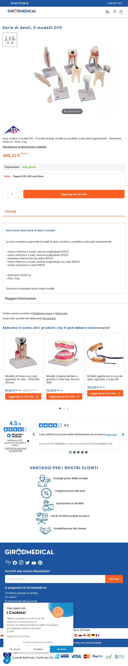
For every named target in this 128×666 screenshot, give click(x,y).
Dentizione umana (42, 313)
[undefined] (28, 441)
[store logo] (22, 12)
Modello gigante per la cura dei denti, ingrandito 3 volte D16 (104, 377)
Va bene (61, 649)
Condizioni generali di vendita (21, 593)
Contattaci (114, 3)
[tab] (64, 212)
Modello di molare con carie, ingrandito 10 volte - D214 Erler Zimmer (22, 379)
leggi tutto (111, 434)
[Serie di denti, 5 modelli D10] (9, 40)
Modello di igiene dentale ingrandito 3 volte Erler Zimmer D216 (62, 379)
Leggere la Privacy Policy (18, 636)
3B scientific (49, 318)
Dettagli (10, 211)
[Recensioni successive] (122, 434)
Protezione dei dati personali (21, 601)
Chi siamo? (11, 597)
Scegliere (38, 649)
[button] (60, 408)
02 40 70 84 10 (19, 3)
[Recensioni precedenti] (33, 434)
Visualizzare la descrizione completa (24, 146)
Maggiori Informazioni (20, 298)
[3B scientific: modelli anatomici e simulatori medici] (64, 130)
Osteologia (61, 313)
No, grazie (15, 649)
